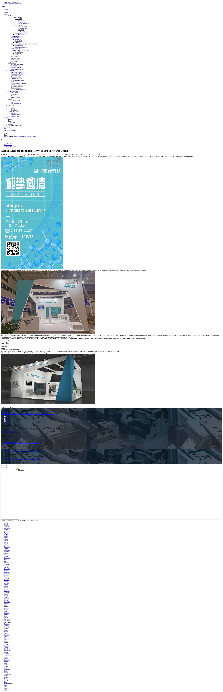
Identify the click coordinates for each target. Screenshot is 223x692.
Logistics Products (16, 67)
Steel (12, 107)
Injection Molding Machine (18, 72)
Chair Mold (52, 414)
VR (5, 129)
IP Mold (13, 414)
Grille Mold (21, 22)
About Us (7, 118)
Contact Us (7, 127)
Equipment (11, 70)
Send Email (4, 467)
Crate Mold (18, 42)
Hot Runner (14, 92)
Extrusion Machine (16, 77)
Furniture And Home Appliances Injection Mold (24, 44)
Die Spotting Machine (17, 74)
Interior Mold (18, 25)
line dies (17, 55)
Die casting (14, 61)
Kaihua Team (8, 145)
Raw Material (11, 105)
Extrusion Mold (15, 58)
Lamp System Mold (20, 34)
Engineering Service (13, 111)
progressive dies (19, 52)
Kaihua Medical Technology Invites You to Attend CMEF (20, 136)
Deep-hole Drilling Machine (19, 83)
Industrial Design (16, 114)
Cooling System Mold (21, 33)
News (9, 121)
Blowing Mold (15, 56)
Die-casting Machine (17, 86)
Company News (8, 143)
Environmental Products (17, 69)
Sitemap (11, 412)
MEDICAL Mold (16, 36)
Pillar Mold (21, 30)
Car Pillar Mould (5, 414)
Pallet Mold (18, 39)
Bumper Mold (22, 20)
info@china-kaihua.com (11, 432)
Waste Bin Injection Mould (40, 414)
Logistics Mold (15, 37)
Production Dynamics (10, 130)
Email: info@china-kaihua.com (12, 3)
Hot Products (4, 412)
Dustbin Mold (18, 41)
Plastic (13, 108)
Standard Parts (15, 94)
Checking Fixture (16, 100)
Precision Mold (15, 59)
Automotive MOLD (16, 17)
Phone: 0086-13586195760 (11, 2)
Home (6, 12)
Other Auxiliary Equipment (18, 89)
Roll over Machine (16, 88)
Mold (9, 15)
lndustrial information (10, 146)
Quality (10, 119)
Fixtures (10, 99)
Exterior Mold (18, 19)
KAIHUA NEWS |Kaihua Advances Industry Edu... (23, 459)
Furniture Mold (19, 45)
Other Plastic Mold (16, 48)
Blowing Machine (16, 75)
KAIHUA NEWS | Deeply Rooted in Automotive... (22, 443)
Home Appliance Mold (21, 47)
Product (6, 14)
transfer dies (18, 53)
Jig (12, 102)
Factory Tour (11, 122)
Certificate (10, 124)
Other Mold (21, 31)
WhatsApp (21, 470)
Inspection (14, 113)
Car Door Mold (22, 26)
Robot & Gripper (16, 103)
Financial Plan (15, 116)
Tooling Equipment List (14, 125)
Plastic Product (12, 63)
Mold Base (14, 96)
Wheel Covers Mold (23, 23)
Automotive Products (17, 64)
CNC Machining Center (17, 80)
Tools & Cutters (15, 97)
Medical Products (16, 66)
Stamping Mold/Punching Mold (20, 50)
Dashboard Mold (22, 28)
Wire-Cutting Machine (17, 85)
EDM (12, 81)
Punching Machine (16, 78)
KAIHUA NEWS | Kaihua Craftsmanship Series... (22, 451)
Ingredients (14, 110)
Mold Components (13, 91)
